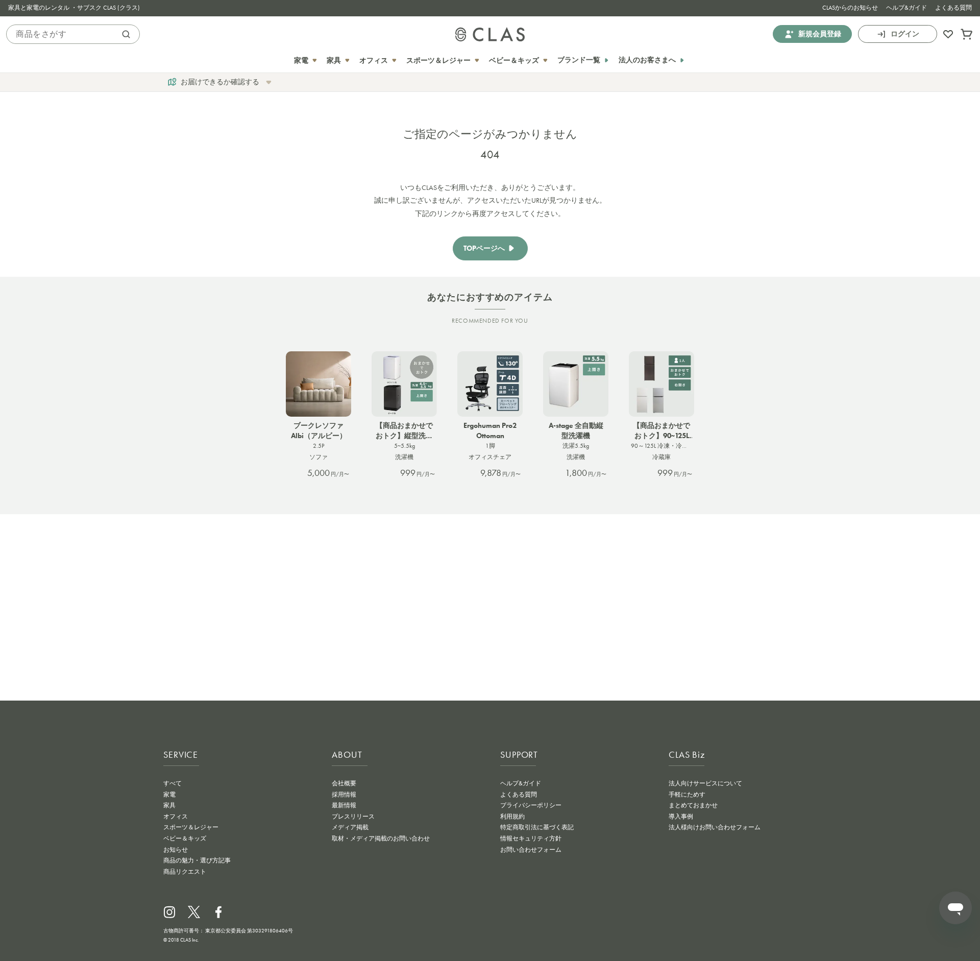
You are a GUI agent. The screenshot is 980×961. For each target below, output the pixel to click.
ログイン (905, 34)
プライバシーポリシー (530, 805)
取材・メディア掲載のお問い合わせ (381, 838)
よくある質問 (953, 7)
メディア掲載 (350, 827)
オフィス (175, 816)
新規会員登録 (819, 34)
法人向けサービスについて (705, 783)
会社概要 (344, 783)
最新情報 (344, 805)
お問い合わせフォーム (530, 849)
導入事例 (681, 816)
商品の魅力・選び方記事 (197, 860)
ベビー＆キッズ (184, 838)
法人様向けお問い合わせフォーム (715, 827)
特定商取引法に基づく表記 (537, 827)
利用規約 (512, 816)
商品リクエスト (184, 871)
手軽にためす (687, 794)
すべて (172, 783)
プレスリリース (353, 816)
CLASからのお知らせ (850, 7)
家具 (169, 805)
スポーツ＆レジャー (190, 827)
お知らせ (175, 849)
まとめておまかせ (693, 805)
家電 (169, 794)
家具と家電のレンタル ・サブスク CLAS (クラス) (74, 7)
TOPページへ (484, 248)
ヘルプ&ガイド (906, 7)
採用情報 (344, 794)
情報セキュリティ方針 (530, 838)
